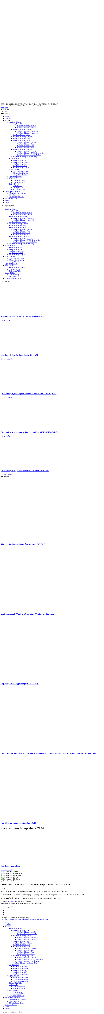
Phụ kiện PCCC (18, 187)
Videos (7, 200)
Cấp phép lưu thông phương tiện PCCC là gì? (20, 684)
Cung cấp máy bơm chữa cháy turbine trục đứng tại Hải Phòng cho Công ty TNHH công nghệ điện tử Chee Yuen (48, 753)
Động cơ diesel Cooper (20, 171)
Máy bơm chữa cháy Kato (25, 144)
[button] (6, 113)
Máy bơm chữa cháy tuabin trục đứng (25, 157)
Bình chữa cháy (18, 186)
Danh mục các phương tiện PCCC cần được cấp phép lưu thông (27, 614)
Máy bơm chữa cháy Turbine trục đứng (21, 244)
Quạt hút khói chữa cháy (17, 189)
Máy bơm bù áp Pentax (20, 162)
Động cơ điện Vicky (15, 177)
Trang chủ (8, 116)
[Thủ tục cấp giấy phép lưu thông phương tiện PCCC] (52, 540)
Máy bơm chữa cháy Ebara (21, 135)
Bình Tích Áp (13, 178)
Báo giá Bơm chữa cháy (12, 191)
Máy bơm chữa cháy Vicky (26, 147)
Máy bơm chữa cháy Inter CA (26, 126)
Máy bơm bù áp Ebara (20, 164)
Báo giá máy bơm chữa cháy (18, 193)
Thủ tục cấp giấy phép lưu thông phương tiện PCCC (23, 544)
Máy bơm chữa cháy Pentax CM (27, 133)
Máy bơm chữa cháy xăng (21, 140)
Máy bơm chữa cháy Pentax (22, 129)
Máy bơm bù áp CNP (20, 166)
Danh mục (4, 111)
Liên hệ (7, 202)
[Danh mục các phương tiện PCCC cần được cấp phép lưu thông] (52, 610)
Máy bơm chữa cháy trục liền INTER (29, 155)
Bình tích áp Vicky (19, 182)
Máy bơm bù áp (14, 158)
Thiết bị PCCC (14, 184)
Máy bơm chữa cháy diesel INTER (28, 151)
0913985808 (25, 919)
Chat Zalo (4, 919)
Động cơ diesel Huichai (20, 173)
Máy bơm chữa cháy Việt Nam (23, 149)
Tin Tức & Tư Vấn (11, 198)
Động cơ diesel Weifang (20, 175)
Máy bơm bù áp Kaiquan (21, 167)
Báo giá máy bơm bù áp (16, 195)
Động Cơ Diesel (14, 169)
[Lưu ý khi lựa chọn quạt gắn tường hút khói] (52, 819)
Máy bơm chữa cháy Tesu (25, 146)
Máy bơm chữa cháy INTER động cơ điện (30, 153)
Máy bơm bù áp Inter (20, 160)
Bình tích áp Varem (19, 180)
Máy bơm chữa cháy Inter (21, 124)
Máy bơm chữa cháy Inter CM (27, 127)
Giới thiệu (8, 118)
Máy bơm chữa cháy (15, 122)
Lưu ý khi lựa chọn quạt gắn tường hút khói (19, 823)
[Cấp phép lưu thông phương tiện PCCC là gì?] (52, 680)
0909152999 (40, 919)
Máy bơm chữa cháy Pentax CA (27, 131)
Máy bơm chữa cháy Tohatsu (22, 137)
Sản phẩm (8, 120)
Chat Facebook (12, 919)
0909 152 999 (12, 902)
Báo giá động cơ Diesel (16, 197)
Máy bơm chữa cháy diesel (21, 138)
